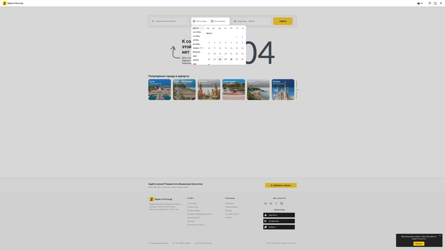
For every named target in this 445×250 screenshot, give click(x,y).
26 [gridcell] (220, 59)
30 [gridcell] (242, 59)
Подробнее (421, 239)
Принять (419, 244)
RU (422, 3)
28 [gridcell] (231, 59)
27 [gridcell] (226, 59)
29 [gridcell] (237, 59)
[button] (430, 3)
